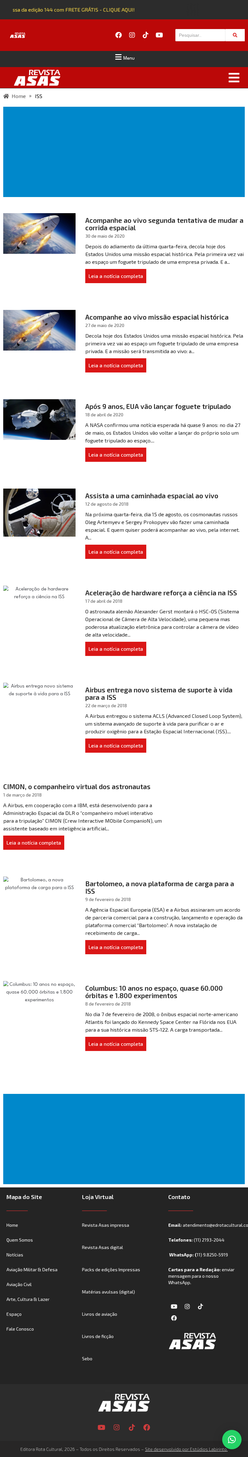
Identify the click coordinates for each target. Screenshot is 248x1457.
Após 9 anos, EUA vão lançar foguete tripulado (158, 406)
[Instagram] (132, 35)
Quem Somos (19, 1240)
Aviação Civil (19, 1284)
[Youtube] (159, 35)
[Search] (235, 35)
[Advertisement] (125, 152)
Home (12, 1225)
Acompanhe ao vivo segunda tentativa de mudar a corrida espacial (164, 223)
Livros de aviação (99, 1314)
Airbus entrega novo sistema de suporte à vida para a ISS (158, 693)
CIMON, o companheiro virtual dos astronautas (76, 786)
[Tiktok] (145, 35)
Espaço (14, 1314)
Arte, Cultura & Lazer (27, 1299)
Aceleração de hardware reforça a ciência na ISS (161, 592)
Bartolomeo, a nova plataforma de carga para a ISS (159, 887)
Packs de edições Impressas (111, 1269)
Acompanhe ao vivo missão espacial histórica (157, 317)
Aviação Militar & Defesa (31, 1269)
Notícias (14, 1254)
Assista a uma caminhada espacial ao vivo (151, 495)
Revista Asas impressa (105, 1225)
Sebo (87, 1358)
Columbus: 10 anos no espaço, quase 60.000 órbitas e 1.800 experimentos (154, 991)
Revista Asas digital (102, 1247)
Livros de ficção (98, 1336)
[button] (124, 57)
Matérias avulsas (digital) (108, 1291)
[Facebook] (118, 35)
